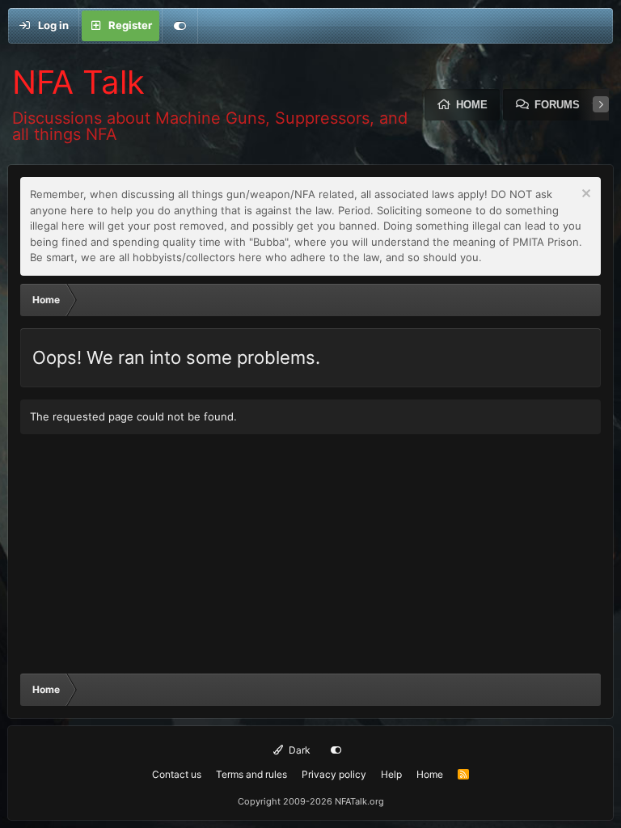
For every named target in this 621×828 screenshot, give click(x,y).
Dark (298, 750)
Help (391, 774)
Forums (557, 105)
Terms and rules (251, 774)
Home (472, 105)
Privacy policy (334, 774)
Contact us (176, 774)
